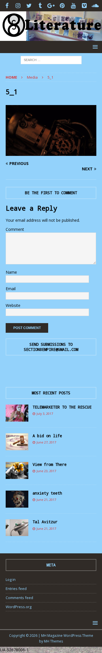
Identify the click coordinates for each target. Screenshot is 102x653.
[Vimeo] (84, 5)
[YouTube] (73, 5)
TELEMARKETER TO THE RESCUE (62, 407)
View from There (50, 464)
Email (11, 288)
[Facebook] (7, 5)
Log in (11, 579)
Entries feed (16, 588)
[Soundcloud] (95, 5)
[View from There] (17, 470)
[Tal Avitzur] (17, 527)
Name (11, 272)
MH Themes (53, 641)
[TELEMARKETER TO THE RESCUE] (17, 413)
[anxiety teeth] (17, 499)
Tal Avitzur (45, 521)
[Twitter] (29, 5)
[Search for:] (51, 59)
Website (13, 305)
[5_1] (51, 152)
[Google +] (51, 5)
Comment (15, 229)
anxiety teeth (47, 493)
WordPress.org (18, 606)
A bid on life (47, 435)
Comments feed (19, 597)
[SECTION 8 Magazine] (51, 37)
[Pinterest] (62, 5)
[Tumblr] (40, 5)
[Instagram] (18, 5)
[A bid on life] (17, 441)
